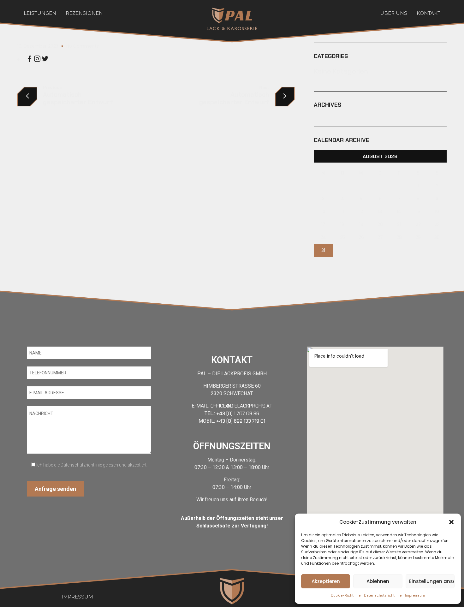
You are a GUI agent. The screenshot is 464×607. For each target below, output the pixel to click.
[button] (451, 522)
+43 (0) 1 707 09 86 (237, 413)
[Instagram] (37, 60)
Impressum (415, 595)
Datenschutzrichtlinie (383, 595)
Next (264, 87)
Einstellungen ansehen (432, 581)
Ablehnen (377, 581)
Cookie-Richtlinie (346, 595)
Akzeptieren (326, 581)
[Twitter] (45, 60)
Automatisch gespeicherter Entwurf (78, 98)
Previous (52, 87)
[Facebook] (29, 60)
